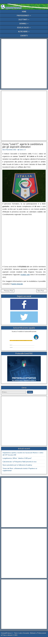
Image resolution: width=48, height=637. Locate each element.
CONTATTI (24, 36)
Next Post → (42, 291)
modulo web (25, 274)
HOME (24, 12)
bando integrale (17, 284)
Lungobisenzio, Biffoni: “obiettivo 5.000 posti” (17, 458)
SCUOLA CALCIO (23, 28)
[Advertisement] (24, 64)
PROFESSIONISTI (23, 16)
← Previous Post (7, 291)
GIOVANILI (23, 24)
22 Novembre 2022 (10, 150)
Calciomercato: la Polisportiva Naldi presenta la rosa (19, 462)
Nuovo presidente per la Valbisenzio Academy (17, 465)
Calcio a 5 (22, 150)
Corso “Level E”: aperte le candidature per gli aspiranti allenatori (22, 145)
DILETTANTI (23, 20)
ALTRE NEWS (23, 32)
